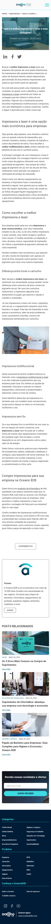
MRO (28, 870)
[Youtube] (18, 906)
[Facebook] (12, 906)
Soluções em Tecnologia (36, 836)
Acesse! (10, 610)
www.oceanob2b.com (27, 914)
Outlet (29, 874)
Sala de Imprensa (33, 891)
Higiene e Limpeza (33, 827)
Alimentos (30, 866)
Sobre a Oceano (8, 891)
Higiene (5, 874)
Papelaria (5, 857)
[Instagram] (5, 906)
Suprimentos (25, 546)
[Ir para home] (23, 5)
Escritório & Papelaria (10, 844)
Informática (6, 866)
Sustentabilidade (33, 844)
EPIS (28, 857)
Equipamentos (7, 870)
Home (4, 14)
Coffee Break (7, 827)
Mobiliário (30, 861)
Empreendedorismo (9, 840)
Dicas (4, 836)
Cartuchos (6, 861)
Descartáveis (7, 878)
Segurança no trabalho (35, 832)
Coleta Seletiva (7, 832)
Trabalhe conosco (8, 896)
